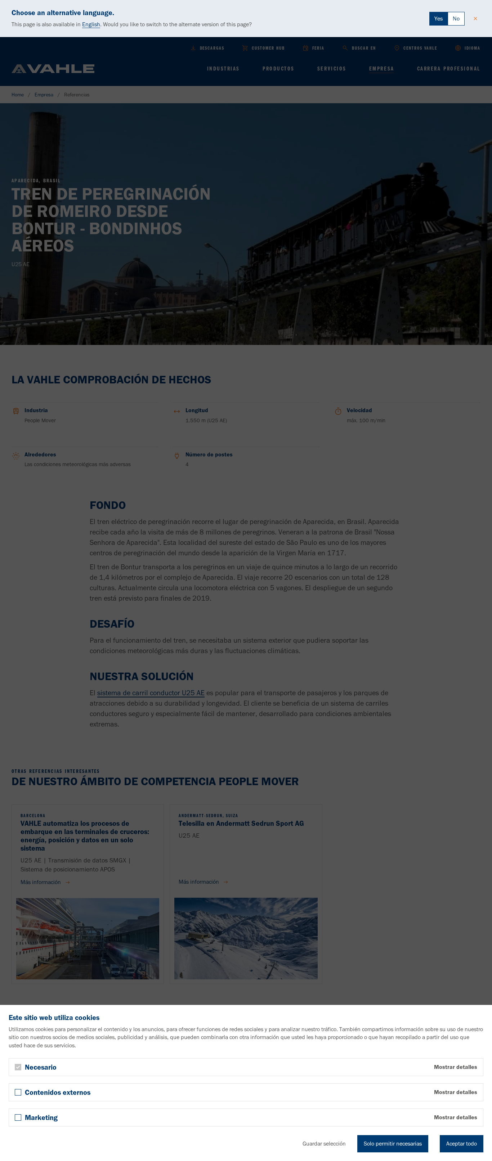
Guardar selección (324, 1143)
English (91, 24)
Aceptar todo (461, 1143)
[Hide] (475, 18)
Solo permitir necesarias (393, 1143)
